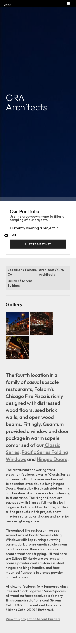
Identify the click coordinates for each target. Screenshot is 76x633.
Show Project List (38, 244)
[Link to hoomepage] (4, 5)
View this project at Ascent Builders (33, 619)
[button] (71, 3)
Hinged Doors (52, 459)
